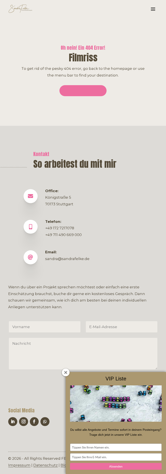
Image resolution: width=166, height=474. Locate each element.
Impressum (19, 465)
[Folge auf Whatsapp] (44, 421)
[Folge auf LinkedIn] (12, 421)
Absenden (116, 466)
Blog (65, 465)
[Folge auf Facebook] (34, 421)
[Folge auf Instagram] (23, 421)
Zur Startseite (83, 91)
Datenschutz (45, 465)
